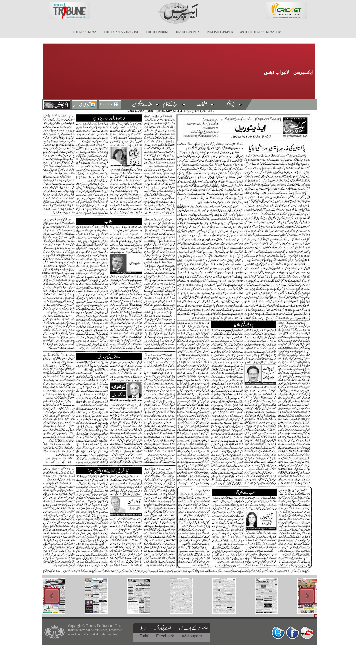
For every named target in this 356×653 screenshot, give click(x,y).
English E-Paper (219, 32)
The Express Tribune (121, 32)
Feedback (165, 636)
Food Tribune (157, 32)
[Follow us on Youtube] (307, 632)
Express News (85, 32)
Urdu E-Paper (187, 32)
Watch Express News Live (261, 32)
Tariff (144, 636)
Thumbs (105, 104)
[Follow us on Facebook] (292, 632)
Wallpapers (192, 636)
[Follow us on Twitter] (278, 632)
